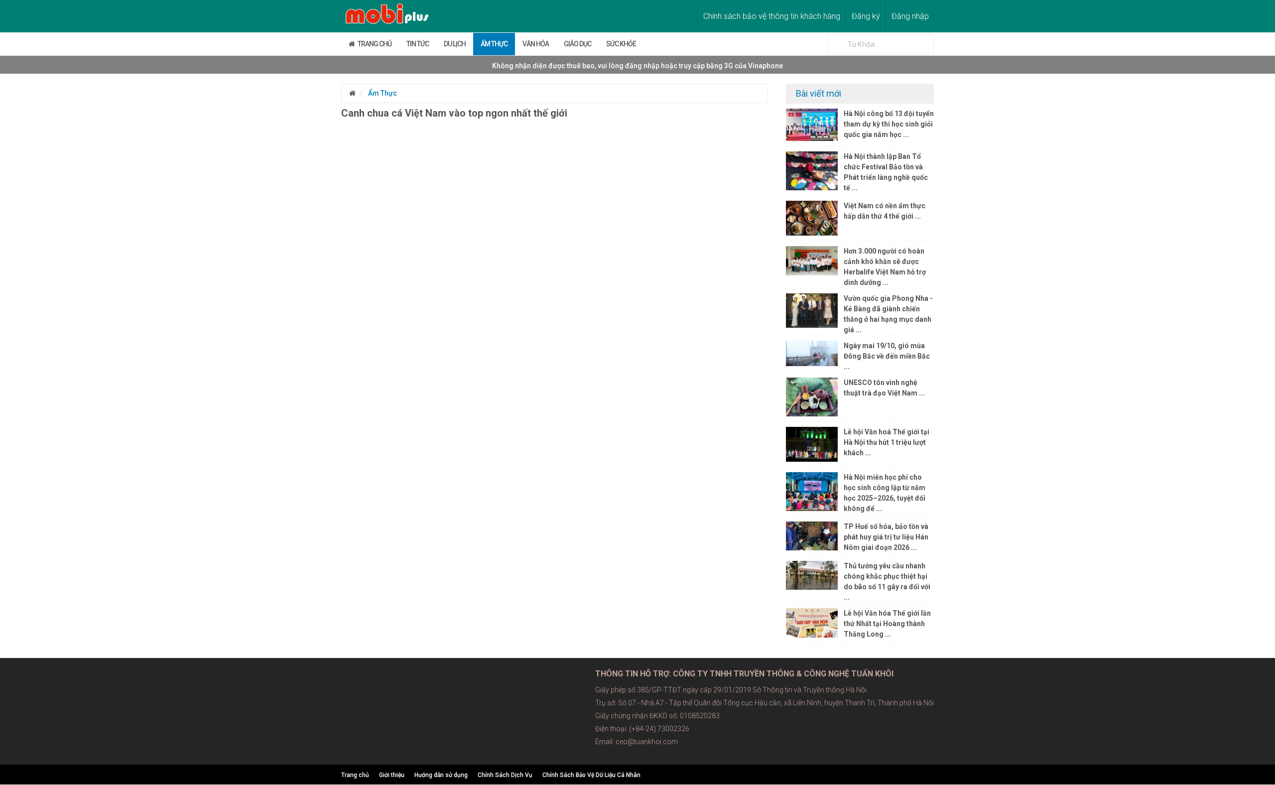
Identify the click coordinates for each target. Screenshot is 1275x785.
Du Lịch (455, 44)
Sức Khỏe (621, 44)
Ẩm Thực (494, 44)
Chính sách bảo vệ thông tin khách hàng (771, 16)
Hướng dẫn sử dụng (441, 775)
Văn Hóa (535, 44)
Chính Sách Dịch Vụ (505, 775)
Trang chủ (373, 44)
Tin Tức (417, 44)
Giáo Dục (577, 44)
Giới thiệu (391, 775)
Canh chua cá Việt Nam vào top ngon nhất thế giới (454, 113)
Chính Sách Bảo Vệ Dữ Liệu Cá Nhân (591, 775)
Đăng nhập (910, 16)
